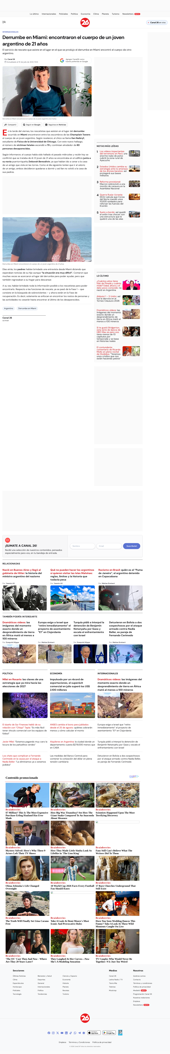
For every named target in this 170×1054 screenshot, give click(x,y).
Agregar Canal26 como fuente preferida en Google (77, 60)
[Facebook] (49, 1033)
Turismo (66, 994)
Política (7, 673)
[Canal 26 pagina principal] (85, 26)
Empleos (136, 1001)
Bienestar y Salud (45, 976)
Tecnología (17, 994)
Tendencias (42, 994)
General (41, 983)
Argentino (8, 308)
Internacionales (10, 32)
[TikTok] (70, 1033)
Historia (66, 983)
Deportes (41, 979)
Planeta (66, 987)
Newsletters (141, 1005)
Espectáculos (18, 983)
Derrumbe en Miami (27, 308)
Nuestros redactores (141, 998)
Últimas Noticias (19, 976)
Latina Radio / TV (116, 979)
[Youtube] (62, 1033)
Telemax (112, 987)
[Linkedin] (66, 1033)
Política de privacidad (142, 987)
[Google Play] (109, 1033)
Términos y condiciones (142, 983)
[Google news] (84, 1033)
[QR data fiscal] (120, 1034)
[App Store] (94, 1033)
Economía (56, 673)
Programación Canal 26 (142, 994)
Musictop (112, 990)
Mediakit (139, 990)
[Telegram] (79, 1033)
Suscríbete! (132, 546)
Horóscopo (17, 987)
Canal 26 (11, 59)
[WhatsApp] (75, 1033)
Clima (15, 979)
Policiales (16, 990)
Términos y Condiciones (79, 1042)
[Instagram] (53, 1033)
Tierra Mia (113, 983)
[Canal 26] (85, 1018)
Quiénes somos (139, 976)
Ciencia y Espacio (70, 976)
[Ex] (57, 1033)
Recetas (66, 990)
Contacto (137, 979)
